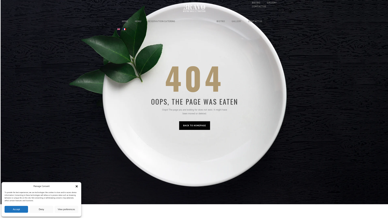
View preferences (66, 209)
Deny (41, 209)
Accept (16, 209)
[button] (76, 186)
